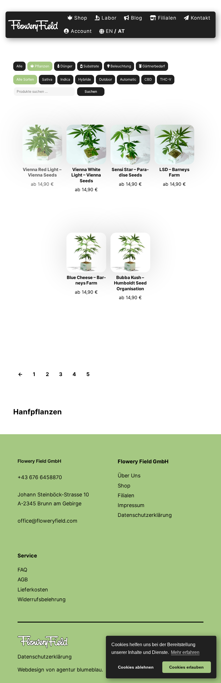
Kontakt (199, 18)
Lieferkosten (33, 590)
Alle (19, 66)
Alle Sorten (25, 79)
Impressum (131, 505)
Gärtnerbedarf (153, 66)
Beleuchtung (120, 66)
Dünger (66, 66)
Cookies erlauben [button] (186, 667)
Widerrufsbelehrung (42, 599)
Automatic (128, 79)
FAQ (22, 570)
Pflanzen (41, 66)
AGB (23, 579)
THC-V (165, 79)
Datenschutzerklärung (145, 515)
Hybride (84, 79)
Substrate (91, 66)
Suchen (91, 91)
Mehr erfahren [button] (185, 652)
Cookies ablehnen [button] (136, 667)
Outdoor (105, 79)
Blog (135, 18)
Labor (108, 18)
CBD (148, 79)
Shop (80, 18)
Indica (65, 79)
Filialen (166, 18)
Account (80, 31)
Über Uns (129, 476)
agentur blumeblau (79, 670)
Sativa (47, 79)
